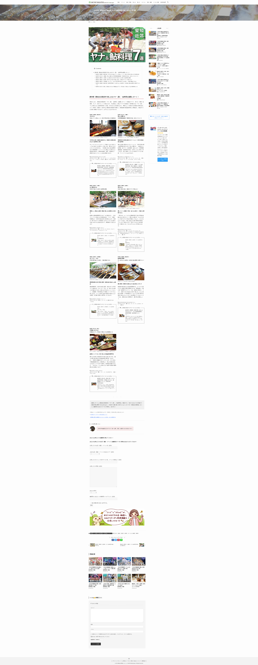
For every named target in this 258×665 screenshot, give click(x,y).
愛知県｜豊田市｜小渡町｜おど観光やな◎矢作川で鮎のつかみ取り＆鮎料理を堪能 (113, 77)
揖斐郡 (133, 533)
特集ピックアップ (108, 533)
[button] (167, 2)
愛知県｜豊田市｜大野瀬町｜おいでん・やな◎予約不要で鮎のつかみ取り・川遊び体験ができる (116, 81)
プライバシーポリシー (116, 660)
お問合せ (124, 660)
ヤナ (129, 533)
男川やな (133, 241)
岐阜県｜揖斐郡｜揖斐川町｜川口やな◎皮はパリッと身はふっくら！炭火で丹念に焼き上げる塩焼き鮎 (117, 74)
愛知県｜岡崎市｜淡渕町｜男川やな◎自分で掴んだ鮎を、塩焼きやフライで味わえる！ (114, 79)
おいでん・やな (105, 308)
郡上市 (115, 533)
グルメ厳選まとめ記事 (97, 533)
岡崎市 (137, 533)
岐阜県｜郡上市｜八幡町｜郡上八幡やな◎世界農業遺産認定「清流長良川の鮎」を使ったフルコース (117, 76)
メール (92, 629)
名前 (92, 624)
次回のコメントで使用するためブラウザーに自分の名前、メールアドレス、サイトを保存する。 (112, 634)
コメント (92, 607)
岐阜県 (126, 533)
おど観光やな (105, 237)
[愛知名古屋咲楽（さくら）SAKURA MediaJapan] (101, 2)
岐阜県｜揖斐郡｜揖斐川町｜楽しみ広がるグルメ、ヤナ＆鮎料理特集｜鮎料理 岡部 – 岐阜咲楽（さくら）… (134, 312)
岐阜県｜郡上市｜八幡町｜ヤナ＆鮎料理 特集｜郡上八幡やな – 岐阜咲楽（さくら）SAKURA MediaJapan (134, 166)
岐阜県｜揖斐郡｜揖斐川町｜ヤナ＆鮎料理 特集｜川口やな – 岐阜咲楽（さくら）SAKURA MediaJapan (106, 167)
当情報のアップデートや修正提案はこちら (99, 414)
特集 (91, 533)
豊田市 (122, 533)
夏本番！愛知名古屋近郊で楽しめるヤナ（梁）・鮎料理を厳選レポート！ (112, 72)
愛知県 (119, 533)
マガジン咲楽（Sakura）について (134, 660)
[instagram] (129, 658)
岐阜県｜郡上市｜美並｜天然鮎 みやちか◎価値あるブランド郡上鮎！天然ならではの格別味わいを (117, 86)
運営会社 (144, 660)
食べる (103, 533)
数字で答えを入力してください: (103, 636)
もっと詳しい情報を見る (162, 159)
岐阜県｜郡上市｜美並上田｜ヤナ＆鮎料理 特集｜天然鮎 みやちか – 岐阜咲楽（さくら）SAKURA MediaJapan (106, 381)
